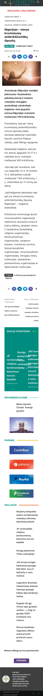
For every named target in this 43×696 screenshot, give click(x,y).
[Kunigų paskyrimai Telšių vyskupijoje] (24, 342)
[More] (36, 57)
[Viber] (30, 57)
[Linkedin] (19, 57)
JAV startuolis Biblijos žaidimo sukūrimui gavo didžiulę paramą (11, 311)
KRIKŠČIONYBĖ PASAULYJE (15, 21)
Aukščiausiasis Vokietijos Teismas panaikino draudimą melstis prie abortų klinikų (32, 312)
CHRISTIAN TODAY (24, 46)
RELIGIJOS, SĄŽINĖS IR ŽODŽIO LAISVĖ (18, 25)
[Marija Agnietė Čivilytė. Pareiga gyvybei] (9, 407)
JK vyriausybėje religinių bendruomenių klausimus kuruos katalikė (15, 367)
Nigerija (8, 278)
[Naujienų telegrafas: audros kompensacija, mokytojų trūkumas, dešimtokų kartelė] (9, 514)
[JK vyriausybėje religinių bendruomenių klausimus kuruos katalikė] (15, 343)
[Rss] (39, 693)
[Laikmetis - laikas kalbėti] (21, 3)
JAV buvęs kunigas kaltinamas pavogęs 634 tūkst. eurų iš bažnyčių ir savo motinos (34, 367)
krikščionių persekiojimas (25, 275)
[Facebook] (14, 57)
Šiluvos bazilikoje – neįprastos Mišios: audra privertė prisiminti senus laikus (25, 634)
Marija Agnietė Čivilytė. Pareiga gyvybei (24, 407)
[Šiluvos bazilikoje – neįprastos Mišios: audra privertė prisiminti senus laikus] (9, 630)
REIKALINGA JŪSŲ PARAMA (21, 11)
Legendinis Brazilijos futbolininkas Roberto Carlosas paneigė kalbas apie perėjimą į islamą (27, 589)
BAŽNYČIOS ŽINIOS (12, 17)
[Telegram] (25, 57)
